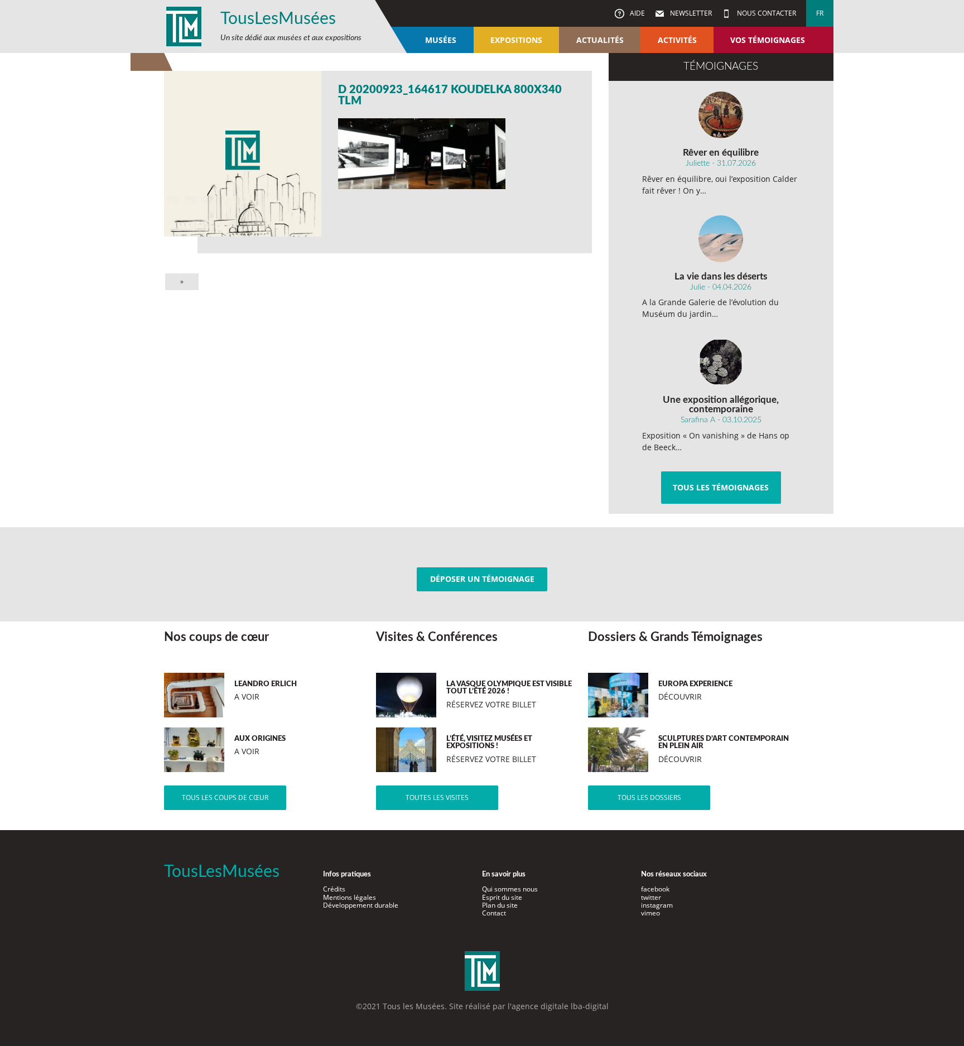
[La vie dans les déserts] (721, 238)
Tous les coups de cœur (225, 797)
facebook (655, 889)
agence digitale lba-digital (560, 1006)
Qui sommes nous (510, 889)
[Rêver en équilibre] (721, 114)
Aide (636, 13)
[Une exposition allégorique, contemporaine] (721, 362)
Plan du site (500, 905)
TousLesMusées (278, 19)
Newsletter (690, 13)
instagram (657, 905)
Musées (440, 40)
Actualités (600, 40)
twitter (651, 897)
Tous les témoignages (721, 487)
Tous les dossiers (649, 797)
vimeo (650, 913)
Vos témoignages (767, 40)
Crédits (334, 889)
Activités (677, 40)
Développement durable (360, 905)
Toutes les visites (437, 797)
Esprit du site (502, 897)
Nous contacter (765, 13)
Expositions (516, 40)
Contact (494, 913)
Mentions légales (349, 897)
